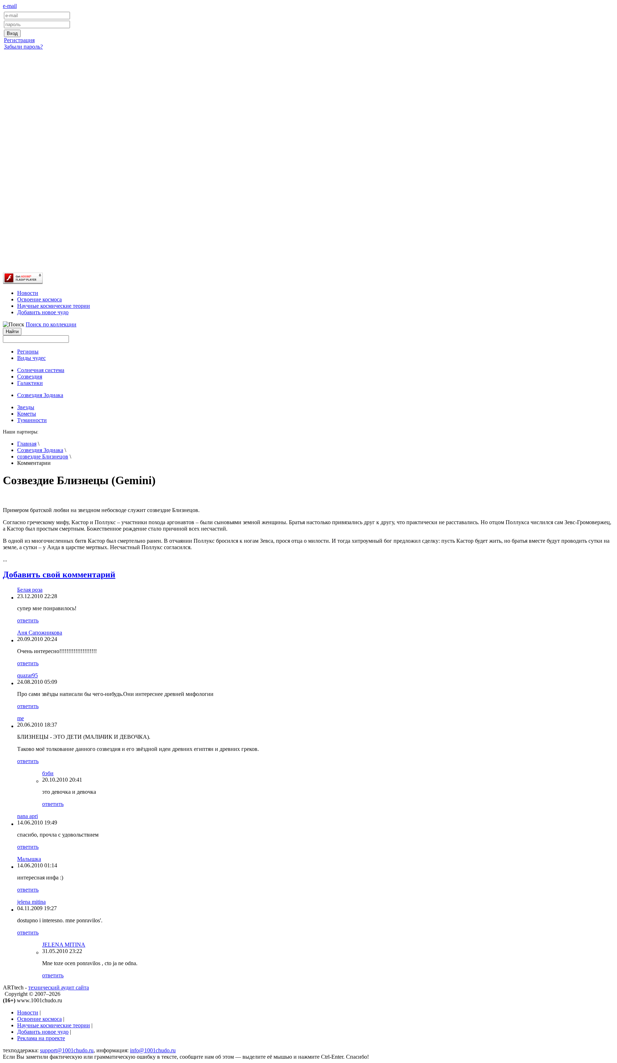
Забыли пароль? (23, 47)
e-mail (10, 6)
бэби (48, 773)
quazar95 (27, 675)
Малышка (29, 859)
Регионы (28, 352)
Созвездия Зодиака (40, 450)
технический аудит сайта (58, 987)
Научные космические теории (53, 306)
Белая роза (29, 590)
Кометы (26, 414)
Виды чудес (31, 358)
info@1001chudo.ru (153, 1050)
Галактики (30, 383)
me (20, 718)
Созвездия (29, 376)
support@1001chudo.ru (67, 1050)
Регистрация (19, 40)
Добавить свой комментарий (59, 574)
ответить (28, 620)
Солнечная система (40, 370)
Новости (27, 293)
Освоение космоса (39, 299)
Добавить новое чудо (43, 312)
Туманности (32, 420)
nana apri (27, 816)
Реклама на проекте (41, 1038)
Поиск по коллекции (51, 324)
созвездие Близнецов (42, 456)
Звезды (25, 407)
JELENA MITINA (63, 945)
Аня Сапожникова (39, 633)
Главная (26, 444)
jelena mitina (31, 902)
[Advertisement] (308, 165)
